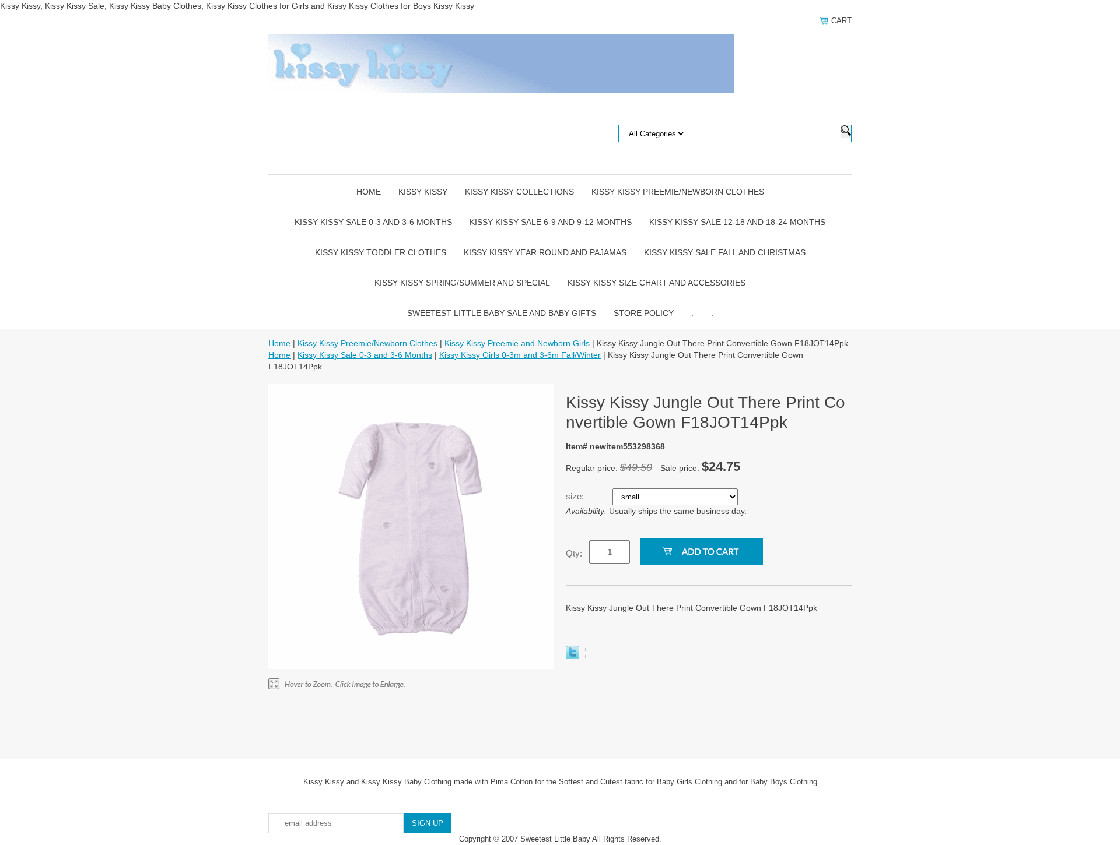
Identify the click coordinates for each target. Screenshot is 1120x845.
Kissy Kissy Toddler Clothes (380, 252)
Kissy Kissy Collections (519, 191)
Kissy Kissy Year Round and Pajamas (545, 252)
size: (576, 496)
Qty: (574, 553)
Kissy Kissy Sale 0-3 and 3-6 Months (373, 222)
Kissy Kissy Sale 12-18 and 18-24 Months (737, 222)
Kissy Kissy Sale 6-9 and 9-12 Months (551, 222)
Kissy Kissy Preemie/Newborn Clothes (678, 191)
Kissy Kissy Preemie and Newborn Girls (517, 343)
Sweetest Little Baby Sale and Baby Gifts (501, 313)
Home (368, 191)
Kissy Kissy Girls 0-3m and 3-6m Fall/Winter (520, 355)
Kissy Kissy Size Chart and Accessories (657, 282)
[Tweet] (572, 656)
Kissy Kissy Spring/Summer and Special (462, 282)
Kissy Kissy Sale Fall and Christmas (725, 252)
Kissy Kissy (422, 191)
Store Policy (644, 313)
